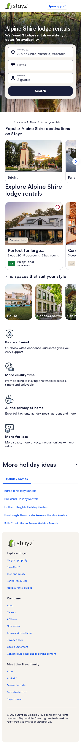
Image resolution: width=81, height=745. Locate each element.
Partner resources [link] (17, 581)
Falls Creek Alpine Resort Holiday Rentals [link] (31, 523)
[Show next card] (75, 161)
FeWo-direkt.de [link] (16, 685)
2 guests (23, 79)
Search (40, 91)
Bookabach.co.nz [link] (17, 692)
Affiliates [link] (12, 619)
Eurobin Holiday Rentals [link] (20, 491)
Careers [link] (11, 612)
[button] (40, 465)
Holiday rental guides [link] (19, 587)
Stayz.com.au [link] (14, 699)
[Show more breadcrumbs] (9, 122)
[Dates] (40, 65)
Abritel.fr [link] (12, 678)
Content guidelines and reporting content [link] (31, 653)
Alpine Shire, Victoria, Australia (41, 54)
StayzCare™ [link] (13, 567)
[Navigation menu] (73, 6)
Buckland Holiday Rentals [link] (21, 499)
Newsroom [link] (13, 626)
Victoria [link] (21, 122)
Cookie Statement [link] (17, 647)
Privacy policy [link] (15, 640)
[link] (57, 207)
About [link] (10, 605)
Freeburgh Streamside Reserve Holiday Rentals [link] (35, 515)
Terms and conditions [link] (19, 633)
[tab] (17, 479)
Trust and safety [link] (16, 574)
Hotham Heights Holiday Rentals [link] (26, 507)
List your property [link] (17, 560)
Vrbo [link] (10, 671)
